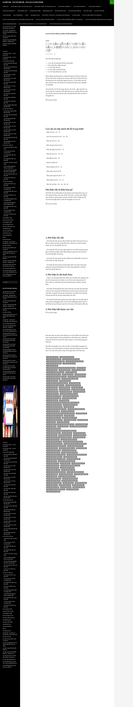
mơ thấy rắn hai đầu (79, 437)
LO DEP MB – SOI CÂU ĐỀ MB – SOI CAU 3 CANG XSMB (23, 2)
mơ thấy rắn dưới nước (53, 428)
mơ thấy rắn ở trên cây (53, 480)
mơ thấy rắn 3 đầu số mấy (73, 385)
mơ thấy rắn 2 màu (65, 380)
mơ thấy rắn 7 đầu (65, 387)
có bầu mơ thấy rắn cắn (66, 357)
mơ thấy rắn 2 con (68, 374)
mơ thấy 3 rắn (81, 367)
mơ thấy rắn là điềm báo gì (54, 456)
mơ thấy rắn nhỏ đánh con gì (67, 476)
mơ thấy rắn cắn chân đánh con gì (56, 409)
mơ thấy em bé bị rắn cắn (53, 374)
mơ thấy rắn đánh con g (53, 417)
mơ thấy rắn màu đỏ (52, 467)
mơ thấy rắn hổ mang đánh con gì (56, 446)
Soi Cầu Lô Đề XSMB (99, 10)
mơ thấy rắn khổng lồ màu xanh (56, 454)
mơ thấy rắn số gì (68, 482)
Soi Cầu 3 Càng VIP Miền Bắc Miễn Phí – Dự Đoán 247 (70, 19)
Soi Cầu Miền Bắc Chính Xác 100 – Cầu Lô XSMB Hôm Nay (33, 23)
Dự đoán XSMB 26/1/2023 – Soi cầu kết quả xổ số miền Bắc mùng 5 (10, 335)
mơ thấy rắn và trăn (52, 487)
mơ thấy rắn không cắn (53, 450)
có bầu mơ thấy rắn (52, 357)
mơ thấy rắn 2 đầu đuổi (53, 378)
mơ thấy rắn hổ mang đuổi (75, 446)
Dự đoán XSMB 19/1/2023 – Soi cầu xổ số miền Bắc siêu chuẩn (9, 373)
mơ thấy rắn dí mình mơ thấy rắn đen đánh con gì (60, 424)
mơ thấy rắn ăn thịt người (70, 396)
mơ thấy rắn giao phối (65, 435)
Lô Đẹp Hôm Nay (7, 15)
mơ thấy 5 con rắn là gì (78, 370)
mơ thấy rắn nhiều (52, 474)
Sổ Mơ (26, 15)
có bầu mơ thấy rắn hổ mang (71, 359)
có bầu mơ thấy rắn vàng (54, 363)
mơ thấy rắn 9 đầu (65, 389)
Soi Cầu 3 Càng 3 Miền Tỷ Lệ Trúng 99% (92, 15)
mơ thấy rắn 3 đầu (75, 383)
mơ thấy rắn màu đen (53, 465)
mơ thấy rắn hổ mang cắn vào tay (73, 441)
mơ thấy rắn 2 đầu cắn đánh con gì (56, 376)
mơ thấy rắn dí (51, 422)
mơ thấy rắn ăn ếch (52, 391)
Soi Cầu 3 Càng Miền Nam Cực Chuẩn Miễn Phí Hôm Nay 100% (18, 19)
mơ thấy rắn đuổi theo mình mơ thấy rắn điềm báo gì (61, 430)
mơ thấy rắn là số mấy (73, 459)
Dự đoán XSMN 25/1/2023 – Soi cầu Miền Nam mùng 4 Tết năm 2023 (10, 356)
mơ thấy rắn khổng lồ (53, 452)
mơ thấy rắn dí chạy (63, 422)
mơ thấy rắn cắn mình (68, 411)
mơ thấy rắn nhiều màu (81, 474)
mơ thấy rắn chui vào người (54, 415)
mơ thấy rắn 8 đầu (52, 389)
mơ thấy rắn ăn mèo (65, 391)
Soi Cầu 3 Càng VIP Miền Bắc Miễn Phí (45, 19)
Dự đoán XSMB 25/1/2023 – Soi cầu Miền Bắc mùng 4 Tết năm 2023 (9, 351)
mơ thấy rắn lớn (51, 461)
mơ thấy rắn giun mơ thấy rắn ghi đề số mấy (59, 437)
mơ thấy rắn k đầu (52, 448)
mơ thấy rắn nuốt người (54, 478)
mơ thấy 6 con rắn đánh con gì (55, 372)
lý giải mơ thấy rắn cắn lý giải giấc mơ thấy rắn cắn (61, 367)
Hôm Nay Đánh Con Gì (60, 10)
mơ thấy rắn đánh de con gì (54, 420)
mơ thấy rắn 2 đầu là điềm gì (70, 378)
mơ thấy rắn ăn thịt (52, 393)
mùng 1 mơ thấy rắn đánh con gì (56, 489)
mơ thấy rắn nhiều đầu (66, 474)
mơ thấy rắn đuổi (63, 426)
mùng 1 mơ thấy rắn (78, 487)
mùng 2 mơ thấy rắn (72, 489)
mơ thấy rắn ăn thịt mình (54, 396)
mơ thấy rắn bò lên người (54, 404)
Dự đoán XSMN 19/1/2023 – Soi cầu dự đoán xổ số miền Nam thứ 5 (9, 378)
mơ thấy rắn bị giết (52, 400)
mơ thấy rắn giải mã (79, 433)
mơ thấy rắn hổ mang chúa (54, 443)
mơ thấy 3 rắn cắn (52, 370)
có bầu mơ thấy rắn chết (54, 359)
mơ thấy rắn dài (69, 415)
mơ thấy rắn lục (65, 463)
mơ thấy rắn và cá (52, 485)
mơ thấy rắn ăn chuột (78, 389)
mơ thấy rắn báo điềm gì (69, 398)
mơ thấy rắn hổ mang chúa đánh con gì (75, 443)
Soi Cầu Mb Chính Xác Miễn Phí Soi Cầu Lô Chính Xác (98, 19)
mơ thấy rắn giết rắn (80, 435)
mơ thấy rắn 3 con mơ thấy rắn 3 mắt (57, 383)
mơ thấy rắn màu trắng (67, 467)
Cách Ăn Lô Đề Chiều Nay (74, 10)
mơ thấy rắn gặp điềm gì (53, 433)
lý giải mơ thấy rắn (52, 365)
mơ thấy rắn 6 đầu (52, 387)
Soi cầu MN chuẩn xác (94, 6)
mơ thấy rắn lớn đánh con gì (67, 461)
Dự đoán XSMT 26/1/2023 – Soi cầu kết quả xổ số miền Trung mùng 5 (9, 346)
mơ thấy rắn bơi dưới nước (54, 406)
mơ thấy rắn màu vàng (53, 469)
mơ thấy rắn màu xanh (68, 469)
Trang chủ (5, 6)
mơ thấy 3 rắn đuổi (65, 370)
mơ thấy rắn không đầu (69, 450)
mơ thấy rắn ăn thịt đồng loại (69, 393)
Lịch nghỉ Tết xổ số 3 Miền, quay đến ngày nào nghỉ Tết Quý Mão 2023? (9, 367)
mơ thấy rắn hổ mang (53, 439)
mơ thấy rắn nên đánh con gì (75, 472)
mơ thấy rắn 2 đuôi (52, 380)
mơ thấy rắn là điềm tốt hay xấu (56, 459)
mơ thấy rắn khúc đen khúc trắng (76, 454)
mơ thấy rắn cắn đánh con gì (76, 409)
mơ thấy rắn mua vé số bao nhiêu (56, 472)
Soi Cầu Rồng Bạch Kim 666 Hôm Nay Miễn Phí (60, 23)
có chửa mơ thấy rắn (69, 363)
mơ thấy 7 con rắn (71, 372)
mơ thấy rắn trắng (81, 482)
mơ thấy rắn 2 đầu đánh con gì (76, 376)
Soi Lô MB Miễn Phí (18, 15)
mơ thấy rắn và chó (65, 485)
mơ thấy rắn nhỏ (51, 476)
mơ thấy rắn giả (67, 433)
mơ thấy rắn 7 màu (77, 387)
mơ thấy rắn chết (81, 413)
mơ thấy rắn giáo (52, 435)
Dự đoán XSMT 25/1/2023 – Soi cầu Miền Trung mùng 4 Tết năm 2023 (10, 362)
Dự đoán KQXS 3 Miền (35, 10)
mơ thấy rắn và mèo (78, 485)
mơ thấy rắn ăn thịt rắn (53, 398)
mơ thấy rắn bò (64, 400)
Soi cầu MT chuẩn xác (8, 10)
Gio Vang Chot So (35, 15)
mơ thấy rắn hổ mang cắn (54, 441)
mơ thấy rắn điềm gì (81, 424)
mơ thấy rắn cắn (69, 406)
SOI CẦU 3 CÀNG (76, 15)
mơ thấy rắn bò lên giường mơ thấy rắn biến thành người (63, 402)
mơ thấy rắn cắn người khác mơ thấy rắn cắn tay (60, 413)
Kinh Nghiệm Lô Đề (22, 10)
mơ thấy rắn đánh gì (70, 420)
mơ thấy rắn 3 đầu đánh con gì (55, 385)
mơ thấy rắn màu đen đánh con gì (70, 465)
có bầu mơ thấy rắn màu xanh (75, 361)
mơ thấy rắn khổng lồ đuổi (69, 452)
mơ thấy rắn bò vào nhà (70, 404)
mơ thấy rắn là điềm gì (70, 456)
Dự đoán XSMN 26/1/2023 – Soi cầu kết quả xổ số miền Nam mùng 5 (9, 340)
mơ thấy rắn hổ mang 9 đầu (69, 439)
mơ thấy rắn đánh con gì (69, 417)
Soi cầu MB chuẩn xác (79, 6)
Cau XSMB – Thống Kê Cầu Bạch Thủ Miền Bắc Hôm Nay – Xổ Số (10, 32)
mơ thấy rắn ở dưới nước (70, 478)
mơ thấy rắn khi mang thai (67, 448)
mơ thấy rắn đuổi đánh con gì (78, 426)
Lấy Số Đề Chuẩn (87, 10)
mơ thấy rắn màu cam (78, 463)
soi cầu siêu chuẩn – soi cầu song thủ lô (21, 6)
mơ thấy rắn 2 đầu (80, 374)
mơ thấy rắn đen (82, 420)
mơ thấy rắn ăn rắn (79, 391)
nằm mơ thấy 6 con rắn (53, 491)
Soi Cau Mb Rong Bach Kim (9, 23)
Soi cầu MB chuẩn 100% (64, 6)
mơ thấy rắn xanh (66, 487)
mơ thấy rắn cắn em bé (53, 411)
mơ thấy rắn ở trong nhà (54, 482)
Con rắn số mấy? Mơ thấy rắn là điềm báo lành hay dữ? (66, 47)
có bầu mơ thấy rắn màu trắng (55, 361)
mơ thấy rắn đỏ (51, 426)
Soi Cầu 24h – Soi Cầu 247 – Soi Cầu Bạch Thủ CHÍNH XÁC (56, 15)
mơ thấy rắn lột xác (52, 463)
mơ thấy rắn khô (81, 448)
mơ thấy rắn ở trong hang (69, 480)
